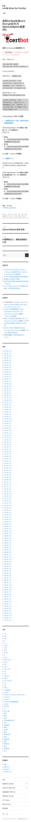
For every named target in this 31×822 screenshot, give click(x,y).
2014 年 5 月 (7, 454)
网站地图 (5, 808)
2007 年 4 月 (7, 575)
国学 (5, 716)
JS (4, 655)
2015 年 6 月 (7, 440)
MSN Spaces (7, 659)
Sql (5, 671)
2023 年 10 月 (8, 386)
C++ (5, 643)
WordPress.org (8, 771)
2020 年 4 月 (7, 405)
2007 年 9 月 (7, 564)
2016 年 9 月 (7, 428)
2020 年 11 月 (8, 402)
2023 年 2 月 (7, 393)
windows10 (7, 697)
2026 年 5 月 (7, 351)
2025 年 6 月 (7, 365)
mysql (5, 662)
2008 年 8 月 (7, 538)
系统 (16, 216)
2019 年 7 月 (7, 412)
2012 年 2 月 (7, 498)
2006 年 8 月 (7, 594)
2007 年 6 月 (7, 571)
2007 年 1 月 (7, 582)
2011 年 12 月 (8, 503)
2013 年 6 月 (7, 480)
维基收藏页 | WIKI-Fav (8, 792)
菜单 (4, 13)
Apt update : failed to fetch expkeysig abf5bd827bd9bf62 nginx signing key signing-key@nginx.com (15, 304)
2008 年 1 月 (7, 554)
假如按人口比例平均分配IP (12, 279)
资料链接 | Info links (8, 796)
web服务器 (5, 216)
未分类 (6, 730)
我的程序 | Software (8, 784)
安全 (13, 216)
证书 (27, 217)
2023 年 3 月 (7, 391)
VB (5, 683)
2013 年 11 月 (8, 468)
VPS (22, 214)
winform (6, 704)
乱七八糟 (6, 711)
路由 (5, 746)
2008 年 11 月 (8, 533)
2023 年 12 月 (8, 384)
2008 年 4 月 (7, 547)
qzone (5, 666)
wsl (5, 709)
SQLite (6, 678)
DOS (5, 650)
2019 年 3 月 (7, 414)
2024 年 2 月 (7, 379)
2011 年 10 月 (8, 508)
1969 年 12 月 (8, 620)
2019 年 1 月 (7, 416)
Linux (19, 214)
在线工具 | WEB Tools (8, 788)
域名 (10, 216)
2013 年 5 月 (7, 482)
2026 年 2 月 (7, 353)
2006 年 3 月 (7, 604)
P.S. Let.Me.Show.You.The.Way (14, 7)
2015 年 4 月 (7, 444)
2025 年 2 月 (7, 367)
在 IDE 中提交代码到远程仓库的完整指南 (16, 276)
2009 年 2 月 (7, 526)
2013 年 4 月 (7, 484)
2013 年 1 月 (7, 491)
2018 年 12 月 (8, 419)
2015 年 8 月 (7, 437)
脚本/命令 (23, 216)
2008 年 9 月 (7, 536)
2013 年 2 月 (7, 489)
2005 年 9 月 (7, 608)
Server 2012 (7, 669)
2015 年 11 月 (8, 433)
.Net (5, 634)
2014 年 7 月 (7, 449)
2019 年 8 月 (7, 409)
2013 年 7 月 (7, 477)
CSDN (6, 645)
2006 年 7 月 (7, 596)
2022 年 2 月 (7, 395)
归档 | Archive (6, 804)
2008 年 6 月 (7, 543)
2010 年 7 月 (7, 517)
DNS (5, 648)
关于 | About (6, 800)
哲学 (5, 713)
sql (5, 673)
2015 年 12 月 (8, 430)
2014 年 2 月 (7, 461)
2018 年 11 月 (8, 421)
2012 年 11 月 (8, 496)
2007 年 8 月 (7, 566)
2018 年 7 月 (7, 423)
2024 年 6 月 (7, 377)
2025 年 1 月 (7, 370)
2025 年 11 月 (8, 358)
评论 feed (6, 769)
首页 (3, 780)
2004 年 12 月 (8, 613)
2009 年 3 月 (7, 524)
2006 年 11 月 (8, 587)
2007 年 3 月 (7, 578)
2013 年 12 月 (8, 465)
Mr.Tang (4, 214)
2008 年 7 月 (7, 540)
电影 (5, 732)
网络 (19, 216)
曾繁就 (6, 335)
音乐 (5, 751)
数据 (5, 727)
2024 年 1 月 (7, 381)
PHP (5, 664)
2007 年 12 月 (8, 557)
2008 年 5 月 (7, 545)
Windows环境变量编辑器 (11, 702)
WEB (26, 214)
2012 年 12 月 (8, 494)
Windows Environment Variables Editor (14, 694)
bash (15, 214)
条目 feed (6, 767)
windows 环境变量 (10, 316)
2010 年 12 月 (8, 515)
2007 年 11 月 (8, 559)
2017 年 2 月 (7, 426)
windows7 (6, 699)
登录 (5, 764)
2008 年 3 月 (7, 550)
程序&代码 (7, 734)
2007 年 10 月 (8, 561)
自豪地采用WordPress (23, 818)
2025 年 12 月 (8, 356)
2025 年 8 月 (7, 360)
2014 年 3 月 (7, 458)
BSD (5, 638)
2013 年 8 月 (7, 475)
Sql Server (6, 676)
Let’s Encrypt (10, 217)
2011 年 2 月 (7, 510)
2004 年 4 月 (7, 618)
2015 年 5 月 (7, 442)
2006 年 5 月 (7, 601)
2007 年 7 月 (7, 568)
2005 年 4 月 (7, 611)
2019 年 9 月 (7, 407)
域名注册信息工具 (9, 720)
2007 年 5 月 (7, 573)
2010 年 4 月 (7, 519)
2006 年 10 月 (8, 589)
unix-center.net (8, 680)
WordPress (7, 706)
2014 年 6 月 (7, 451)
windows (6, 692)
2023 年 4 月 (7, 388)
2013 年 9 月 (7, 472)
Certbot (4, 217)
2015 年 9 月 (7, 435)
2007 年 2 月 (7, 580)
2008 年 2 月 (7, 552)
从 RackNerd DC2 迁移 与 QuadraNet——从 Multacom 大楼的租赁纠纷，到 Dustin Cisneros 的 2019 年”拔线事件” (15, 272)
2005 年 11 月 (8, 606)
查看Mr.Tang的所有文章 (10, 207)
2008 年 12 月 (8, 531)
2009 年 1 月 (7, 529)
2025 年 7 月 (7, 363)
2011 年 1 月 (7, 512)
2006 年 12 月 (8, 585)
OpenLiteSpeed (18, 217)
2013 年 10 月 (8, 470)
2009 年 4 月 (7, 522)
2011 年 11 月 (8, 505)
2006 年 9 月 (7, 592)
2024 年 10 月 (8, 372)
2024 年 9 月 (7, 374)
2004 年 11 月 (8, 615)
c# (4, 641)
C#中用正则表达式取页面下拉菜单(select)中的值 (16, 323)
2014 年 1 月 (7, 463)
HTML (6, 652)
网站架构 (6, 739)
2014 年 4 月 (7, 456)
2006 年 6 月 (7, 599)
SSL (24, 217)
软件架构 (6, 748)
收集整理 (6, 725)
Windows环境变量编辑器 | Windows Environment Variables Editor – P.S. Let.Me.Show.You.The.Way (14, 311)
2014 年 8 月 (7, 447)
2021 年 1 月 (7, 398)
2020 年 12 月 (8, 400)
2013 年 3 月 (7, 487)
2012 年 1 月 (7, 501)
